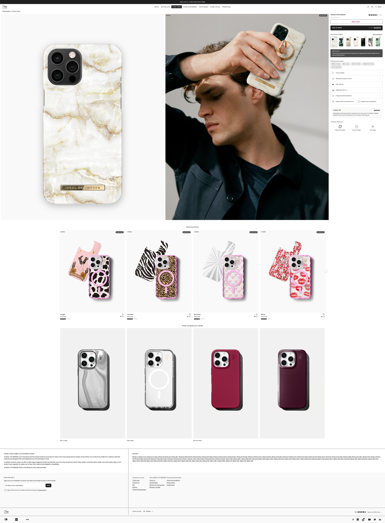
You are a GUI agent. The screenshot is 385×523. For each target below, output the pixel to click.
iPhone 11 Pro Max (357, 457)
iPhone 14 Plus (266, 457)
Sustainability (154, 482)
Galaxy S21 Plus (158, 461)
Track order (135, 480)
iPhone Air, (161, 457)
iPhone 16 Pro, (188, 457)
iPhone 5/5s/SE (220, 459)
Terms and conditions (173, 480)
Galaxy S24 (288, 459)
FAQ (133, 485)
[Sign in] (368, 7)
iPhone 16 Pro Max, (207, 457)
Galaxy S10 (206, 461)
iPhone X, (153, 459)
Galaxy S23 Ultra (338, 459)
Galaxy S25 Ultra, (279, 459)
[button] (368, 512)
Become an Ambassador (157, 485)
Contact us (135, 482)
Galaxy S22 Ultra (373, 459)
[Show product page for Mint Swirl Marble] (378, 42)
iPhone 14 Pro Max (277, 457)
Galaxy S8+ (250, 461)
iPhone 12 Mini (347, 457)
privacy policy (42, 490)
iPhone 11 (373, 457)
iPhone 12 (328, 457)
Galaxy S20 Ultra (197, 461)
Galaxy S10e (221, 461)
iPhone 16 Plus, (197, 457)
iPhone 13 (285, 457)
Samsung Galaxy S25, (259, 459)
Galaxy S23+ (329, 459)
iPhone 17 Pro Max (152, 457)
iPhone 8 (170, 459)
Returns (134, 487)
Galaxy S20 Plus (186, 461)
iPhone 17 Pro (142, 457)
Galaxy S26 (229, 459)
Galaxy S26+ (237, 459)
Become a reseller (155, 487)
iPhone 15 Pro (223, 457)
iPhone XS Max (139, 459)
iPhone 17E (168, 457)
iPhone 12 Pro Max (337, 457)
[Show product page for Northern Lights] (370, 42)
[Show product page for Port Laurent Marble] (363, 42)
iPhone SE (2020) (162, 459)
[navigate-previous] (325, 270)
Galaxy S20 (177, 461)
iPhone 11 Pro (366, 457)
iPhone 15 (216, 457)
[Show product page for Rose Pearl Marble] (356, 42)
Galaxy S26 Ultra (246, 459)
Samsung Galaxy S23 (317, 459)
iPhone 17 (135, 457)
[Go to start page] (4, 6)
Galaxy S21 (149, 461)
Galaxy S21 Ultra (168, 461)
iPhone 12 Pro (321, 457)
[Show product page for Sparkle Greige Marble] (348, 42)
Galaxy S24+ (296, 459)
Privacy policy (171, 482)
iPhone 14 (251, 457)
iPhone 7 (185, 459)
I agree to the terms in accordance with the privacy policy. (27, 490)
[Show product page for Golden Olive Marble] (341, 42)
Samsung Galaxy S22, (351, 459)
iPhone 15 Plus (232, 457)
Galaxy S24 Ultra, (305, 459)
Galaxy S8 (243, 461)
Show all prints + (378, 34)
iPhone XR (147, 459)
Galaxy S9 (229, 461)
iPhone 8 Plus (178, 459)
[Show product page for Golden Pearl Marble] (333, 42)
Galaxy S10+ (213, 461)
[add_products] (123, 314)
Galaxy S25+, (270, 459)
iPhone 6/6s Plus (210, 459)
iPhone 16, (181, 457)
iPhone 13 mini (313, 457)
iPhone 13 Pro (293, 457)
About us (152, 480)
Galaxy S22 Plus (363, 459)
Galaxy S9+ (236, 461)
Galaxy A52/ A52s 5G (139, 461)
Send (48, 485)
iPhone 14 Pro (258, 457)
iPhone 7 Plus (192, 459)
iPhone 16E (175, 457)
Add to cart (356, 28)
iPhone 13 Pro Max (302, 457)
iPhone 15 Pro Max (242, 457)
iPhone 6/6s (200, 459)
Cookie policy (171, 485)
